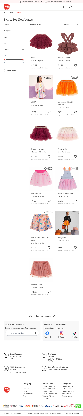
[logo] (7, 7)
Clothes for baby (68, 391)
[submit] (35, 333)
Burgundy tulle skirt (38, 149)
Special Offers (67, 396)
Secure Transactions (50, 394)
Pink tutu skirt (62, 149)
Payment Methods (49, 389)
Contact (26, 389)
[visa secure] (21, 406)
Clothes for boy (67, 386)
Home (5, 13)
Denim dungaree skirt (65, 193)
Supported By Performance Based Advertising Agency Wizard (44, 413)
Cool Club (26, 386)
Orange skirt (62, 238)
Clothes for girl (67, 389)
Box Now (46, 399)
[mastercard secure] (28, 406)
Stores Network (28, 394)
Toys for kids (66, 394)
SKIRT (33, 58)
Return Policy (47, 391)
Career (25, 391)
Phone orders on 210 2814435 (30, 1)
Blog (24, 396)
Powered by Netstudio (72, 413)
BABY (12, 13)
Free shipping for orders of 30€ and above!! (59, 1)
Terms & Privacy (48, 396)
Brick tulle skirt (36, 284)
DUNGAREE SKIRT (64, 58)
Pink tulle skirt (36, 193)
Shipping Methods (49, 386)
